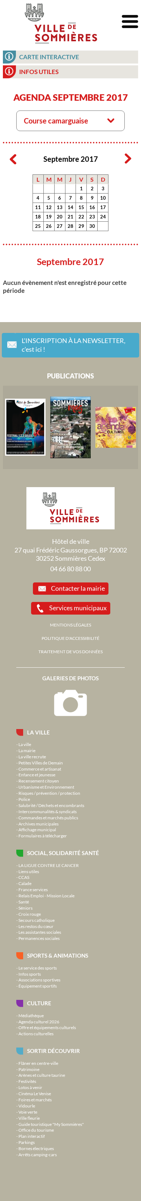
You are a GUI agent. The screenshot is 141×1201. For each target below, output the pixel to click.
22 (81, 217)
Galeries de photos (70, 678)
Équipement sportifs (37, 985)
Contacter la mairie (78, 588)
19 (49, 217)
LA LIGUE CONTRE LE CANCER (48, 865)
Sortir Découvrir (53, 1051)
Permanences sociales (39, 938)
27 (60, 226)
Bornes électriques (36, 1148)
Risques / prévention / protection (49, 792)
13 (60, 207)
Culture (39, 1003)
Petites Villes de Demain (40, 762)
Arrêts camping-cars (37, 1154)
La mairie (26, 750)
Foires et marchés (35, 1099)
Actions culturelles (36, 1033)
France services (33, 889)
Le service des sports (37, 967)
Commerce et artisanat (39, 768)
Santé (23, 901)
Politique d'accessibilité (70, 638)
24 (103, 217)
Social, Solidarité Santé (63, 853)
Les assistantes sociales (39, 932)
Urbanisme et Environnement (46, 786)
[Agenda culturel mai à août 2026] (115, 427)
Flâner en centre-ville (38, 1063)
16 (92, 207)
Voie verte (27, 1111)
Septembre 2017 (70, 159)
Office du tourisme (36, 1129)
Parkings (26, 1142)
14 (70, 207)
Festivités (27, 1081)
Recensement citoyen (38, 780)
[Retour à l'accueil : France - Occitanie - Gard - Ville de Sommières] (61, 21)
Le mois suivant (128, 158)
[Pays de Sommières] (25, 427)
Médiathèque (31, 1015)
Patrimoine (28, 1069)
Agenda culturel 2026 (38, 1021)
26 (49, 226)
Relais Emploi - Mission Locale (46, 895)
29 (81, 226)
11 (38, 207)
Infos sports (29, 973)
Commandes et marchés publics (48, 817)
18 (38, 217)
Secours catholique (36, 920)
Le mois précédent (13, 158)
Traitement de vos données (70, 651)
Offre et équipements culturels (47, 1027)
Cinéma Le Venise (34, 1093)
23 (92, 217)
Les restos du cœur (36, 926)
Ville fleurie (29, 1117)
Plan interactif (31, 1136)
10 (103, 198)
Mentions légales (70, 624)
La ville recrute (32, 756)
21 (70, 217)
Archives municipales (38, 823)
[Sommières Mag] (70, 427)
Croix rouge (29, 913)
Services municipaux (78, 608)
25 (38, 226)
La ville (38, 732)
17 (103, 207)
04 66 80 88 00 (70, 569)
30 (92, 226)
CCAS (23, 877)
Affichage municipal (37, 829)
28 (70, 226)
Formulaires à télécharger (42, 835)
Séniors (25, 907)
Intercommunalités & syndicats (47, 811)
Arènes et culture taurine (41, 1075)
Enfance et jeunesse (36, 774)
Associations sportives (39, 979)
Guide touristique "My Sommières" (51, 1124)
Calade (24, 883)
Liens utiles (28, 871)
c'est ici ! (73, 345)
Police (24, 799)
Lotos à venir (30, 1087)
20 (60, 217)
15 (81, 207)
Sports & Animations (57, 955)
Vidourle (26, 1105)
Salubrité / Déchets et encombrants (51, 805)
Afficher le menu (130, 22)
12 (49, 207)
